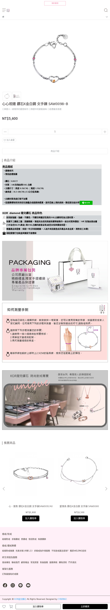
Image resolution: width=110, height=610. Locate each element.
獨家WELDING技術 (78, 551)
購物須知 (63, 562)
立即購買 (85, 606)
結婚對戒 (6, 539)
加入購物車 (38, 606)
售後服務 (44, 562)
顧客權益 (25, 562)
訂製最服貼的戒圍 (10, 574)
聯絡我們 (16, 562)
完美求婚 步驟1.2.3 (24, 551)
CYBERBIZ (62, 599)
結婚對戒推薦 (8, 551)
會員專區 (6, 562)
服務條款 (53, 562)
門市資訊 (72, 562)
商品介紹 (55, 151)
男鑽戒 (24, 539)
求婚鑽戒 (16, 539)
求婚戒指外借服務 (42, 551)
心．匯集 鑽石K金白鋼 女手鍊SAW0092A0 (31, 506)
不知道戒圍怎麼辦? (59, 551)
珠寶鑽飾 (42, 539)
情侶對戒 (33, 539)
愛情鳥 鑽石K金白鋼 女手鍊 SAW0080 (79, 506)
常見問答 (35, 562)
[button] (106, 488)
